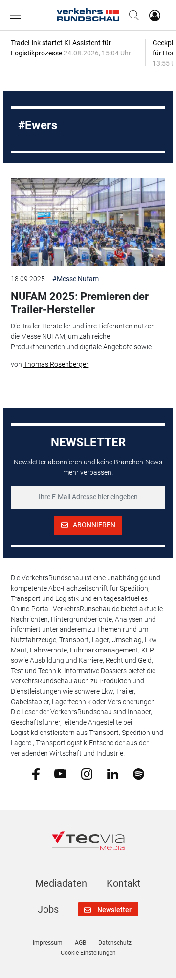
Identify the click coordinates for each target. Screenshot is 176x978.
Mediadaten (61, 883)
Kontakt (124, 883)
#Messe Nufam (75, 279)
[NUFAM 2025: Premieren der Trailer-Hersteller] (88, 222)
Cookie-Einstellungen (88, 953)
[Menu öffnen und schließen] (17, 15)
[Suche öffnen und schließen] (131, 15)
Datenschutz (115, 942)
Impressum (48, 942)
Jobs (48, 909)
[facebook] (36, 774)
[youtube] (60, 773)
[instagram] (86, 773)
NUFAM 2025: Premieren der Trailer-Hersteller (80, 302)
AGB (80, 942)
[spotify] (138, 773)
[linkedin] (112, 773)
